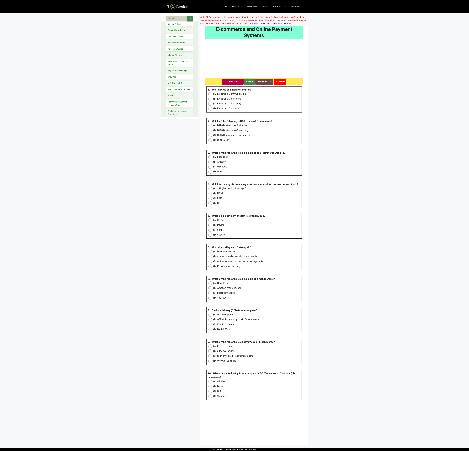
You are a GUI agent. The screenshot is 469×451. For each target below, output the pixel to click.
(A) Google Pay (221, 283)
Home (224, 6)
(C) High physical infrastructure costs (233, 355)
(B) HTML (218, 193)
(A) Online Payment (223, 314)
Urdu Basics (173, 77)
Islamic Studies (175, 55)
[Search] (190, 18)
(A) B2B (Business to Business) (230, 125)
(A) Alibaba (219, 381)
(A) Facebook (220, 156)
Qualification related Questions (177, 113)
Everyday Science (175, 36)
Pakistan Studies (175, 49)
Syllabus (265, 6)
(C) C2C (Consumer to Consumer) (231, 135)
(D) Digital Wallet (222, 329)
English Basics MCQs (177, 70)
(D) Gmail (218, 171)
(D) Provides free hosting (226, 266)
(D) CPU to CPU (221, 140)
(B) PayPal (218, 224)
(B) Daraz (218, 386)
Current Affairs (174, 24)
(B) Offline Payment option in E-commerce (236, 319)
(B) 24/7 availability (223, 350)
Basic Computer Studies (179, 89)
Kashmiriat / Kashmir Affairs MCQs (177, 103)
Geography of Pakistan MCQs (178, 63)
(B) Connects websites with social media (235, 256)
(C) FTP (217, 198)
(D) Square (219, 234)
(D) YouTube (220, 297)
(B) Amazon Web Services (227, 287)
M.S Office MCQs (175, 83)
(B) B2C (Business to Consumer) (230, 130)
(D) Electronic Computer (226, 108)
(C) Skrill (217, 229)
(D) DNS (217, 203)
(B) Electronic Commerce (227, 98)
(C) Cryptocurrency (223, 324)
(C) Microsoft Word (224, 292)
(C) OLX (217, 391)
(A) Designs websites (224, 251)
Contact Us (295, 6)
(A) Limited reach (222, 346)
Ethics (170, 95)
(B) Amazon (219, 161)
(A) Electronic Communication (229, 93)
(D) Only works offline (224, 360)
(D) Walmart (219, 396)
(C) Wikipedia (220, 166)
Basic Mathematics (176, 42)
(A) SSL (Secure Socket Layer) (229, 188)
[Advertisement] (254, 60)
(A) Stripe (218, 220)
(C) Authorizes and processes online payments (238, 261)
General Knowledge (176, 30)
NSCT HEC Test (279, 6)
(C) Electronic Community (227, 103)
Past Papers (252, 6)
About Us (235, 6)
